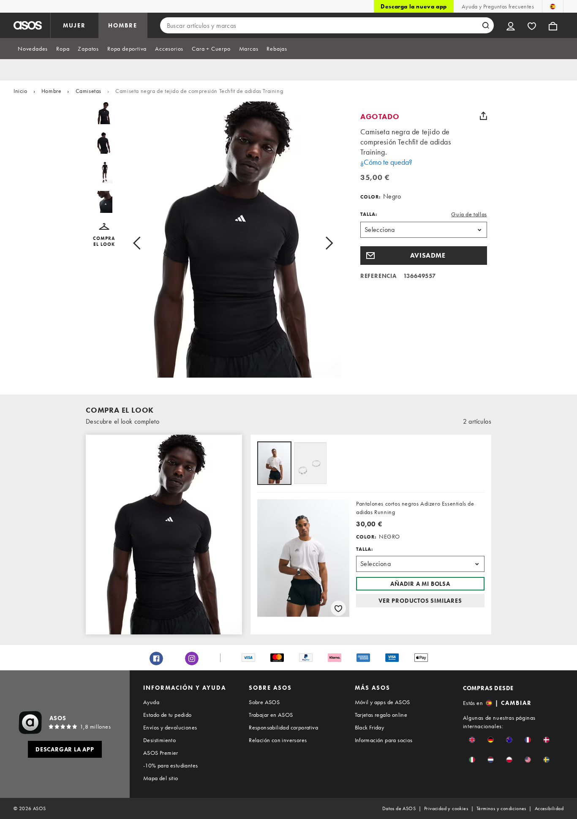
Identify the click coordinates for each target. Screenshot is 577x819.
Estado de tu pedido (167, 714)
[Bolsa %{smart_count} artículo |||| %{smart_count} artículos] (552, 25)
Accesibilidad (549, 808)
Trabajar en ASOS (271, 714)
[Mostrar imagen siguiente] (319, 243)
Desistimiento (159, 740)
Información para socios (384, 740)
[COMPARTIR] (483, 116)
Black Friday (369, 727)
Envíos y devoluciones (170, 727)
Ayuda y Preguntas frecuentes (498, 6)
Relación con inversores (278, 740)
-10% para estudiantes (170, 765)
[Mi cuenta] (510, 25)
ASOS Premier (160, 752)
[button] (104, 235)
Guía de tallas (469, 214)
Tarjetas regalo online (381, 714)
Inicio (20, 91)
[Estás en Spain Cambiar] (552, 6)
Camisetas (88, 91)
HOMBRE (122, 25)
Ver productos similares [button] (420, 600)
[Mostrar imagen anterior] (146, 243)
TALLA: (368, 214)
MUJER (74, 25)
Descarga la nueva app (414, 6)
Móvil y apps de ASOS (382, 702)
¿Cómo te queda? (386, 162)
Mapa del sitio (160, 778)
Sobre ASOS (264, 702)
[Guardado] (531, 25)
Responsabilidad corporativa (283, 727)
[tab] (33, 48)
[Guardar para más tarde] (338, 608)
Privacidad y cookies (446, 808)
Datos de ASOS (399, 808)
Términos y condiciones (501, 808)
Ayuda (151, 702)
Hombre (51, 91)
